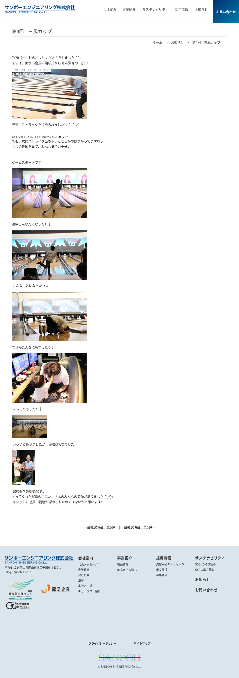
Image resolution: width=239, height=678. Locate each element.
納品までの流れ (127, 570)
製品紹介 (122, 564)
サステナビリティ (210, 558)
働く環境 (161, 570)
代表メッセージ (88, 564)
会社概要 (83, 575)
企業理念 (83, 570)
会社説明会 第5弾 (101, 527)
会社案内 (85, 558)
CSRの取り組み (204, 570)
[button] (17, 620)
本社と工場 (85, 586)
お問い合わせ (206, 590)
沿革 (81, 580)
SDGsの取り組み (205, 564)
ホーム (157, 42)
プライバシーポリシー (102, 643)
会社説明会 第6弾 (138, 527)
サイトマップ (142, 643)
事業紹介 (124, 558)
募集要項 (161, 575)
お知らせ (177, 42)
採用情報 (163, 558)
